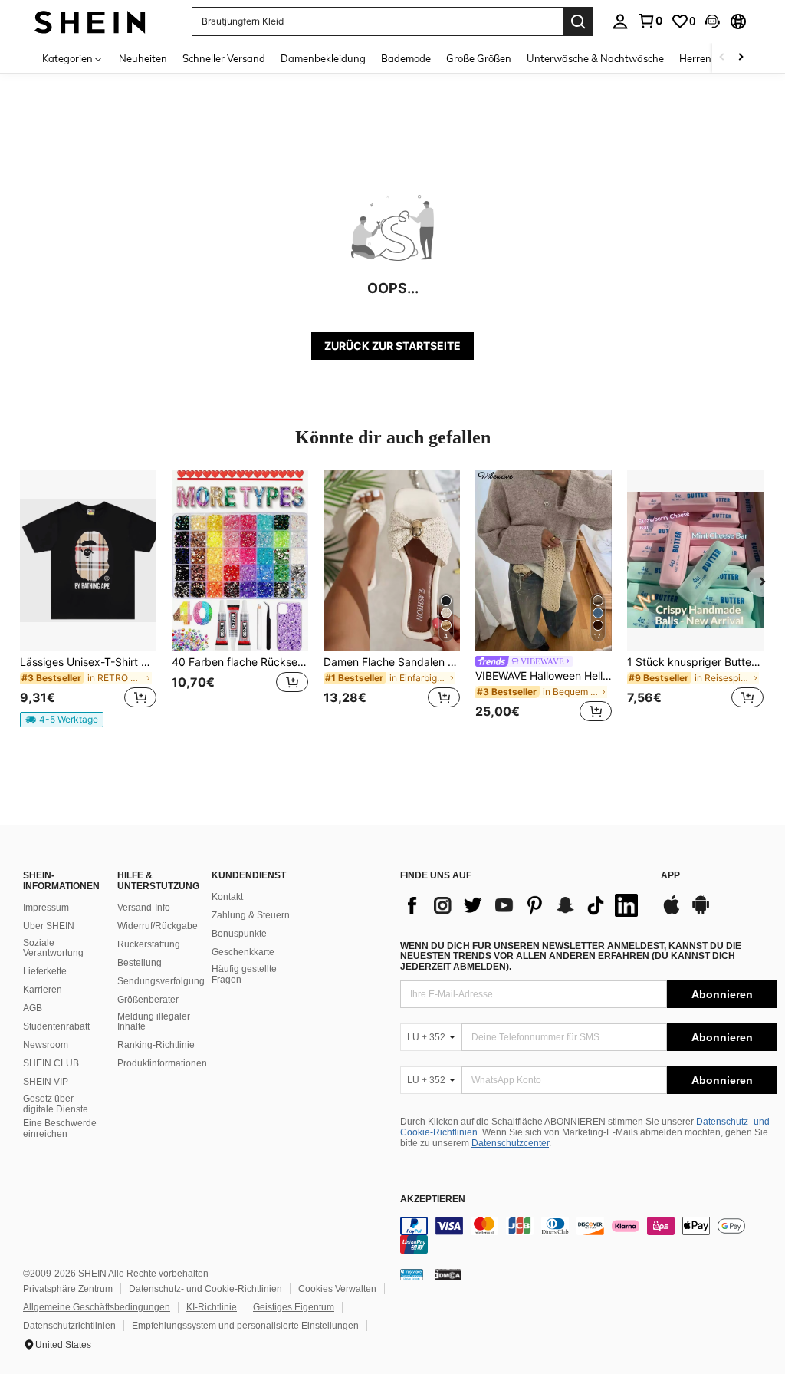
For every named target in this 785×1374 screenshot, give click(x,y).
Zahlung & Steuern (251, 915)
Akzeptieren (432, 1199)
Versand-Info (143, 907)
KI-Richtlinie (211, 1307)
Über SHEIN (48, 926)
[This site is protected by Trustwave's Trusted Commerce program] (411, 1274)
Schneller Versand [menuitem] (223, 58)
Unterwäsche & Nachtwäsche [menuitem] (595, 58)
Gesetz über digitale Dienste (55, 1104)
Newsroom (45, 1045)
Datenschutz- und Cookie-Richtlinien (205, 1288)
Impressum (46, 907)
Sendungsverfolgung (161, 981)
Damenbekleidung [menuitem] (323, 58)
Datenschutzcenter (510, 1143)
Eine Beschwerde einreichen (60, 1128)
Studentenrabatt (56, 1026)
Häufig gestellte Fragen (244, 974)
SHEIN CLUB (51, 1063)
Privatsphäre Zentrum (68, 1288)
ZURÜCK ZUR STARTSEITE (392, 345)
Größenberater (148, 999)
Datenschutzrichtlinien (69, 1325)
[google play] (700, 912)
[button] (712, 21)
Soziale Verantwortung (53, 948)
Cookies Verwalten (337, 1288)
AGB (32, 1008)
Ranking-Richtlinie (156, 1045)
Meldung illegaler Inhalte (153, 1022)
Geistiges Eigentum (293, 1307)
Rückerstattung (148, 944)
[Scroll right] (740, 58)
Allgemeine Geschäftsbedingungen (96, 1307)
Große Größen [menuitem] (478, 58)
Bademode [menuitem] (406, 58)
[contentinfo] (588, 1235)
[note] (61, 719)
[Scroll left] (722, 58)
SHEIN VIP (45, 1081)
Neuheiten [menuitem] (143, 58)
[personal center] (620, 21)
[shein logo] (90, 21)
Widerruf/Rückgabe (157, 926)
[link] (650, 21)
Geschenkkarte (243, 952)
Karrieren (42, 989)
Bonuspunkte (239, 933)
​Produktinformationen (162, 1063)
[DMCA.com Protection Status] (448, 1274)
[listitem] (88, 598)
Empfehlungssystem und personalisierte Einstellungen (245, 1325)
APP (670, 876)
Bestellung (139, 962)
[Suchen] (578, 21)
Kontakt (227, 896)
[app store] (671, 912)
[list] (522, 905)
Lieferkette (45, 971)
